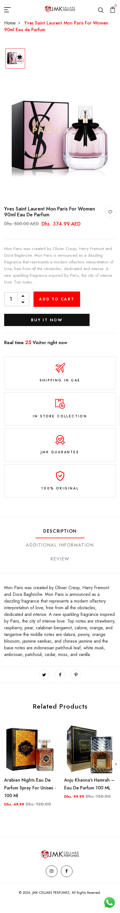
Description (60, 531)
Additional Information (60, 545)
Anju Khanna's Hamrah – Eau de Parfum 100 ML (89, 784)
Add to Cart (57, 299)
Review (60, 559)
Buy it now (47, 320)
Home (10, 23)
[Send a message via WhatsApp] (109, 902)
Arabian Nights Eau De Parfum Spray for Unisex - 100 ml (30, 788)
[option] (15, 59)
